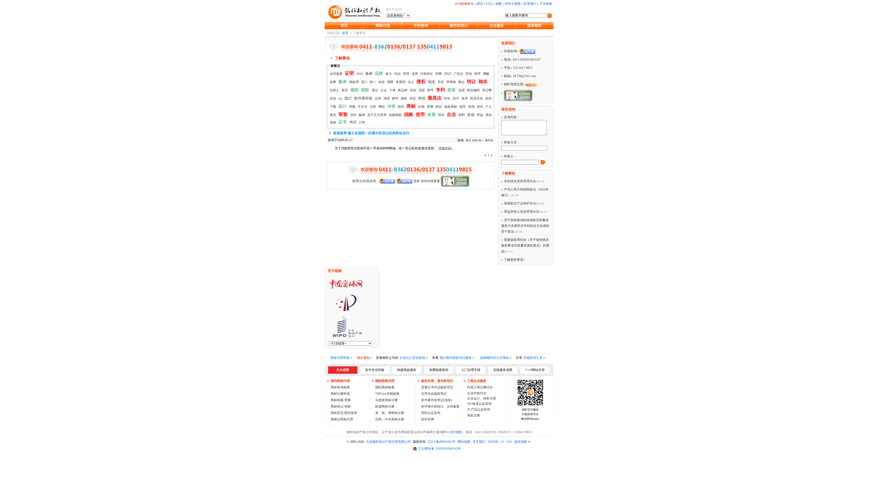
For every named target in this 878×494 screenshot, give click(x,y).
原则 (488, 98)
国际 (365, 90)
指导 (463, 106)
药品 (398, 73)
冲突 (391, 106)
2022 (448, 73)
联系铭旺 (534, 25)
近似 (333, 98)
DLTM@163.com (524, 76)
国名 (480, 106)
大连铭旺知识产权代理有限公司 (388, 441)
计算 (362, 122)
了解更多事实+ (514, 259)
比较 (422, 106)
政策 (452, 90)
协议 (439, 106)
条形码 (401, 82)
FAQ (489, 3)
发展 (432, 114)
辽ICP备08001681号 (441, 441)
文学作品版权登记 (434, 393)
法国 (462, 90)
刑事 (439, 73)
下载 (333, 106)
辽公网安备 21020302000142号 (439, 448)
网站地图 (464, 441)
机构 (475, 140)
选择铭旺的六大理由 (494, 358)
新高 (345, 90)
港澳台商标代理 (342, 419)
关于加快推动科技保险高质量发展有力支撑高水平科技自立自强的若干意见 (525, 225)
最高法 (435, 97)
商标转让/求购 (341, 406)
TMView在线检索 (387, 393)
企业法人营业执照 (412, 358)
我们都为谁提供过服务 (456, 358)
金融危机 (396, 115)
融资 (362, 115)
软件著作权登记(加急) (436, 400)
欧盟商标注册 (384, 406)
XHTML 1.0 (496, 441)
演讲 (387, 98)
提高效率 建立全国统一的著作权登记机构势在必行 (371, 133)
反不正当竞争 (377, 115)
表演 (465, 98)
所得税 (451, 82)
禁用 (406, 73)
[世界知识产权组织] (345, 336)
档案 (352, 106)
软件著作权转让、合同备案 (440, 406)
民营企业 (477, 98)
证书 (343, 122)
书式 (353, 122)
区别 (469, 73)
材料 (462, 115)
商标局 (354, 82)
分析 (373, 106)
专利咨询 (420, 25)
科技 (422, 98)
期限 (390, 82)
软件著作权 (363, 98)
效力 (389, 73)
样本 (441, 115)
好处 (382, 82)
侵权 (421, 81)
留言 (480, 3)
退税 (333, 122)
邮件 (395, 98)
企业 (452, 114)
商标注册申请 (340, 393)
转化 (447, 98)
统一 (373, 82)
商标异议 (337, 413)
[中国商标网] (346, 287)
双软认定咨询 (430, 413)
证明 (350, 73)
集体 (343, 81)
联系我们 (530, 3)
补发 (441, 82)
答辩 (478, 73)
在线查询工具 (533, 358)
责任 (375, 90)
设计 (343, 106)
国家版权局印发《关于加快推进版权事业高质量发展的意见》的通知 (525, 245)
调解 (486, 73)
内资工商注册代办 (480, 387)
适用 (415, 73)
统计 (349, 98)
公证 (384, 90)
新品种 (403, 90)
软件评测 (427, 419)
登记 (468, 140)
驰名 (483, 81)
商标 (412, 106)
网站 (382, 106)
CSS (509, 441)
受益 (480, 115)
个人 (488, 106)
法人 (411, 82)
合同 (378, 98)
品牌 (379, 73)
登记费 (487, 90)
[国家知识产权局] (346, 309)
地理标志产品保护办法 (520, 203)
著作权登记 (459, 25)
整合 (462, 82)
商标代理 (382, 25)
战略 (409, 114)
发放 (471, 115)
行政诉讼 (427, 73)
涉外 (353, 115)
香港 (430, 106)
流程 (422, 90)
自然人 (335, 90)
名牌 (333, 82)
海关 (333, 115)
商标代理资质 (340, 358)
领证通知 (363, 358)
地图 (498, 3)
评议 (413, 98)
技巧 (456, 98)
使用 (421, 114)
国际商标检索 (384, 387)
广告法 (459, 73)
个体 (392, 90)
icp (340, 98)
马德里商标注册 (386, 400)
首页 (344, 25)
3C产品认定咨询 (478, 409)
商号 (430, 90)
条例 (369, 73)
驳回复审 (350, 413)
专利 (441, 89)
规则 (355, 90)
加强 (471, 106)
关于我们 (479, 441)
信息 (413, 90)
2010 (360, 73)
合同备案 (336, 73)
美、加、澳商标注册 (389, 413)
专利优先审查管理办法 (520, 181)
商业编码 (474, 90)
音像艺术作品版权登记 (437, 387)
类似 (488, 115)
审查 (343, 114)
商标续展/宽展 (341, 400)
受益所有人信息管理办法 (521, 211)
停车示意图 (513, 3)
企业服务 (496, 25)
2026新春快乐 (464, 3)
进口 (364, 82)
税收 (404, 98)
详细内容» (445, 148)
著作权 (489, 140)
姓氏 (401, 106)
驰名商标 (451, 106)
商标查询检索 (340, 387)
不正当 (363, 106)
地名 (432, 82)
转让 (472, 81)
